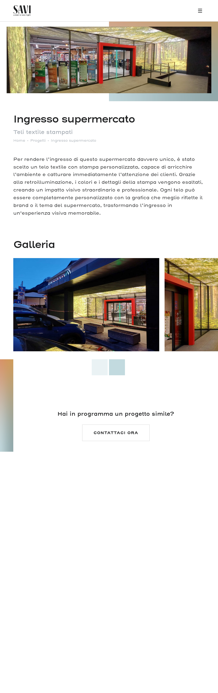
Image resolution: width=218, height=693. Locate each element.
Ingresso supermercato (73, 140)
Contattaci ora (116, 432)
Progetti (38, 140)
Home (19, 140)
